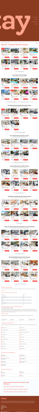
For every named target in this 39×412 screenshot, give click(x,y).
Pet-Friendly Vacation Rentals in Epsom (19, 162)
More (14, 46)
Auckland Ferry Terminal (5, 339)
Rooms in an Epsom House (14, 236)
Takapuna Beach (22, 348)
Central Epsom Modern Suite (14, 54)
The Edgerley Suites (32, 187)
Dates (3, 46)
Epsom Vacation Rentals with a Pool (20, 132)
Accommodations (35, 17)
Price (6, 46)
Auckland (3, 67)
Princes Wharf (22, 339)
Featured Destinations (35, 21)
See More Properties (19, 223)
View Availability (7, 57)
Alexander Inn (22, 206)
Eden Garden (3, 332)
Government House (4, 334)
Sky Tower (21, 334)
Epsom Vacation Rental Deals (20, 253)
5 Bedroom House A (13, 187)
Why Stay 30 (36, 19)
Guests (10, 46)
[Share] (37, 43)
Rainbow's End (22, 341)
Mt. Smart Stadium (4, 348)
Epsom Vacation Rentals (21, 71)
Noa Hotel (12, 217)
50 (23, 295)
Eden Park (3, 341)
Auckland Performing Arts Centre (24, 332)
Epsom (4, 67)
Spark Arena (22, 346)
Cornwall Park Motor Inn (23, 217)
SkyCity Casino (3, 346)
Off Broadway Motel (32, 217)
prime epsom (12, 145)
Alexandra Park (22, 327)
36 (23, 297)
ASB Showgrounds (4, 327)
